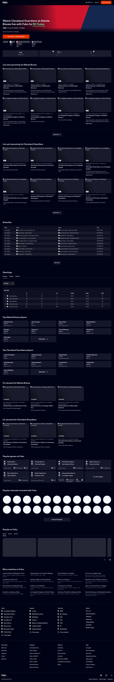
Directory (110, 679)
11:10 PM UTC (100, 246)
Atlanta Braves (38, 41)
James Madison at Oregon (66, 573)
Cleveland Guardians (24, 41)
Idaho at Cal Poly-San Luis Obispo (96, 586)
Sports (4, 533)
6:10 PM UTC (100, 232)
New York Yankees (14, 298)
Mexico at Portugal (64, 579)
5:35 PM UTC (100, 230)
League (11, 276)
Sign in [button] (97, 2)
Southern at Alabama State (11, 592)
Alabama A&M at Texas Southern (40, 579)
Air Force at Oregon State (93, 573)
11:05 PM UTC (100, 240)
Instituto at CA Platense (37, 586)
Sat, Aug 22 (7, 230)
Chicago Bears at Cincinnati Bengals (41, 573)
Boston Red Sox (13, 301)
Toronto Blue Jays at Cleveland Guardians (98, 592)
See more (57, 262)
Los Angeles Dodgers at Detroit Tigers (42, 592)
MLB (13, 41)
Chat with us (89, 667)
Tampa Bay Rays (13, 296)
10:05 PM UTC (100, 238)
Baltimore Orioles (14, 306)
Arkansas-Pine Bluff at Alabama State (69, 592)
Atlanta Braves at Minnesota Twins (15, 406)
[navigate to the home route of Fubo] (5, 2)
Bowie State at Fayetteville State (13, 586)
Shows (10, 533)
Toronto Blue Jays (14, 304)
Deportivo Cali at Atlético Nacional (96, 579)
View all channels (57, 519)
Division (5, 276)
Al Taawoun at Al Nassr (65, 586)
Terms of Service (93, 679)
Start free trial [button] (106, 2)
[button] (105, 559)
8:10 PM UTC (100, 235)
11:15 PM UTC (100, 251)
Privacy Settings (90, 664)
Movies (16, 533)
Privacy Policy (102, 679)
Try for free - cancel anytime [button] (16, 36)
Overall (17, 276)
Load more (56, 134)
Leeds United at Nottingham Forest (13, 573)
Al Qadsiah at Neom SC (10, 579)
